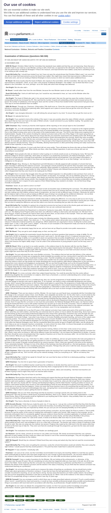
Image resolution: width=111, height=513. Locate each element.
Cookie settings (70, 22)
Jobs (40, 509)
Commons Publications (32, 46)
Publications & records (67, 43)
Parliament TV (80, 43)
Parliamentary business (19, 39)
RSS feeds (95, 30)
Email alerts (87, 30)
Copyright (56, 509)
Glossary (13, 509)
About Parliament (50, 39)
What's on (33, 43)
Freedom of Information (31, 509)
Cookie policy (72, 509)
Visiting (70, 39)
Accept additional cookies (18, 22)
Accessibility (77, 30)
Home (7, 39)
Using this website (48, 509)
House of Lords (24, 43)
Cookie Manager (80, 509)
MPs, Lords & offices (36, 39)
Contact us (103, 30)
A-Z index (6, 509)
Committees (54, 43)
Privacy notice (64, 509)
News (88, 43)
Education (77, 39)
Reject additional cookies (47, 22)
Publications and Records (18, 46)
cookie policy (64, 15)
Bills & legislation (43, 43)
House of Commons (11, 43)
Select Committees (45, 46)
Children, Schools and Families (59, 46)
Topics (93, 43)
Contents (56, 49)
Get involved (62, 39)
